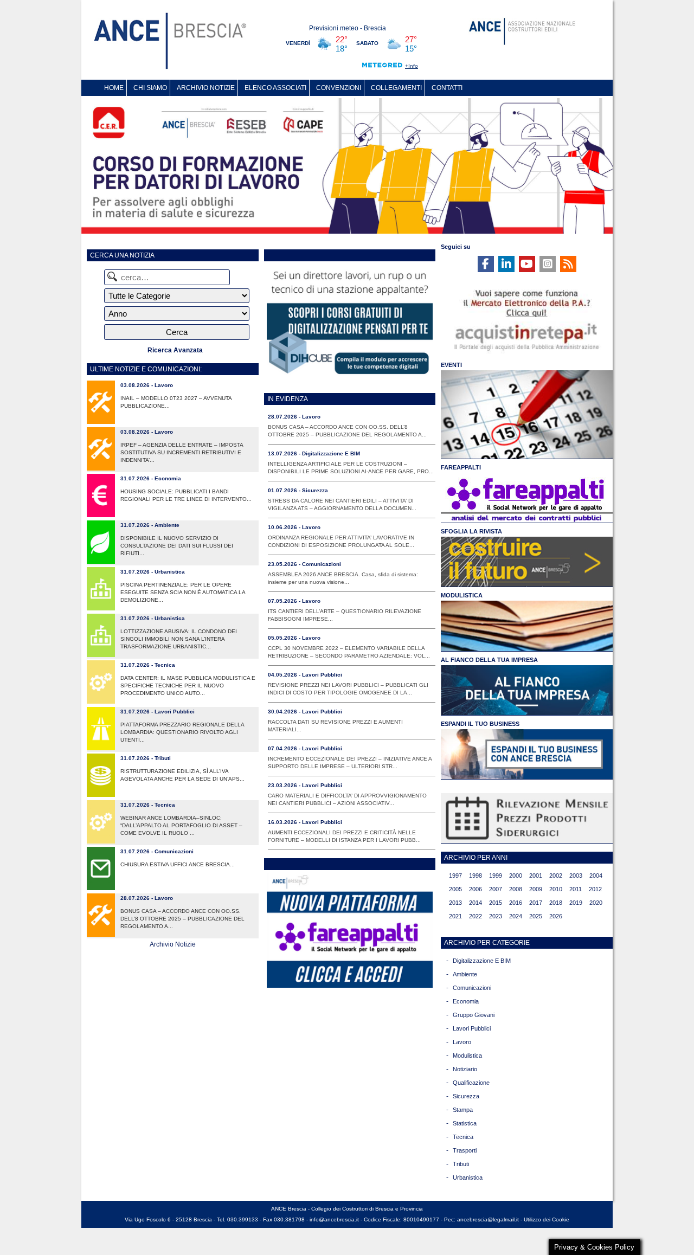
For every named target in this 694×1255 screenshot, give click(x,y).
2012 (595, 889)
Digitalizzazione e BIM (482, 960)
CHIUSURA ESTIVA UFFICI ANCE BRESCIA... (177, 864)
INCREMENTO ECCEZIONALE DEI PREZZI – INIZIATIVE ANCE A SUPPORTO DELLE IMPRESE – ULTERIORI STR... (350, 762)
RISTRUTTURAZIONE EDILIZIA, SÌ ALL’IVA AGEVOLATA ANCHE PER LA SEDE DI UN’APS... (182, 775)
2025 (535, 916)
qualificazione (471, 1082)
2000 (515, 875)
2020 (595, 902)
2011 (575, 889)
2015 (495, 902)
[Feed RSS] (568, 264)
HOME (114, 88)
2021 (455, 916)
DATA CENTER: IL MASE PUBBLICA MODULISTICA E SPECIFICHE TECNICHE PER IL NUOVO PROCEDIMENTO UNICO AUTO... (187, 685)
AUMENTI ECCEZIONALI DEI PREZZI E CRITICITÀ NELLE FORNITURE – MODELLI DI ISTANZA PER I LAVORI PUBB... (344, 836)
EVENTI (451, 365)
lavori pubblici (472, 1028)
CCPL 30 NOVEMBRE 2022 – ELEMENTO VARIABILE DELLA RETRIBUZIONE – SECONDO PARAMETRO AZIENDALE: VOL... (349, 652)
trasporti (465, 1150)
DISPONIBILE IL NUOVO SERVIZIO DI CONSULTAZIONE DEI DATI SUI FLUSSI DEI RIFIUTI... (176, 545)
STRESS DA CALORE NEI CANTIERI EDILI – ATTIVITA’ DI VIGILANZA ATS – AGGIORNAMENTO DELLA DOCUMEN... (342, 504)
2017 (535, 902)
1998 (475, 875)
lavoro (462, 1042)
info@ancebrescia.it (334, 1219)
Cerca (177, 332)
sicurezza (466, 1096)
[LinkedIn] (506, 264)
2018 (555, 902)
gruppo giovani (473, 1015)
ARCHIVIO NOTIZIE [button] (206, 88)
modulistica (467, 1055)
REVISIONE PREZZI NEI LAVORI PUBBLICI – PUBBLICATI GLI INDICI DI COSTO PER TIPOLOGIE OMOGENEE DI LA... (348, 689)
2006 (475, 889)
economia (466, 1001)
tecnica (463, 1137)
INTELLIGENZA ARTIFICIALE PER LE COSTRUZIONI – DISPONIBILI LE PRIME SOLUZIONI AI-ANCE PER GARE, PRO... (351, 467)
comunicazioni (472, 987)
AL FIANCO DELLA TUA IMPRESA (489, 660)
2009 (535, 889)
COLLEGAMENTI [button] (396, 88)
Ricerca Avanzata (175, 350)
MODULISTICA (462, 595)
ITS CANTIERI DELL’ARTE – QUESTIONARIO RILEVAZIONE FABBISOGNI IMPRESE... (344, 615)
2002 (555, 875)
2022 (475, 916)
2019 (575, 902)
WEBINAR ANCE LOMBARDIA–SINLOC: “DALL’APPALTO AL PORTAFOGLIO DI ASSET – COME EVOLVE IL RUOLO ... (181, 825)
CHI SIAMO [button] (150, 88)
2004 (595, 875)
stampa (463, 1109)
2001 (535, 875)
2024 (515, 916)
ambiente (465, 974)
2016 (515, 902)
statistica (465, 1123)
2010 (555, 889)
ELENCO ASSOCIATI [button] (275, 88)
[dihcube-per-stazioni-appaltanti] (350, 376)
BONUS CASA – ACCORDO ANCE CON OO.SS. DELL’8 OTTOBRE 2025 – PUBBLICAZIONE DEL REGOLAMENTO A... (182, 918)
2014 (475, 902)
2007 (495, 889)
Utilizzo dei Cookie (546, 1219)
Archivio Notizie (173, 944)
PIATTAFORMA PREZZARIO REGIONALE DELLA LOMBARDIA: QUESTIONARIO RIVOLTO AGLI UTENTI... (182, 732)
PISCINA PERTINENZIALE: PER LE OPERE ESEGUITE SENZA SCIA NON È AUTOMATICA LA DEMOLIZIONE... (182, 592)
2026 (555, 916)
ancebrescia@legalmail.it (488, 1219)
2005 (455, 889)
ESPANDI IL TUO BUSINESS (480, 723)
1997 (455, 875)
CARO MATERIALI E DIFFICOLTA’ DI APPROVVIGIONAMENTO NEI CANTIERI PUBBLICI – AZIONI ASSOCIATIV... (347, 799)
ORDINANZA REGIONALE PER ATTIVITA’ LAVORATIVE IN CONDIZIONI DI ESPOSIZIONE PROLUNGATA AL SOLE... (341, 541)
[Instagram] (547, 264)
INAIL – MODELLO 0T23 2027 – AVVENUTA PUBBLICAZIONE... (176, 402)
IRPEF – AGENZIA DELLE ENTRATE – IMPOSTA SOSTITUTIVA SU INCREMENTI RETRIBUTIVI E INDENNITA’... (181, 452)
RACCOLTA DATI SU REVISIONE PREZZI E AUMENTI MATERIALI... (335, 725)
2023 (495, 916)
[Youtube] (527, 264)
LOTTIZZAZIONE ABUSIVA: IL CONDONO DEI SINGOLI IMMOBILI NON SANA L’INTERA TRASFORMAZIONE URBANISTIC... (178, 638)
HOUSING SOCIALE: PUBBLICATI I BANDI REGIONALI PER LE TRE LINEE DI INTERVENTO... (186, 495)
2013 (455, 902)
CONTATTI (447, 88)
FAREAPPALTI (461, 467)
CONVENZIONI (338, 88)
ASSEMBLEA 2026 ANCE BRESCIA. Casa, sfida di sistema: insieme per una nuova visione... (343, 578)
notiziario (465, 1069)
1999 (495, 875)
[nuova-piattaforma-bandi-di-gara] (350, 985)
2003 (575, 875)
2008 (515, 889)
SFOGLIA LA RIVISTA (471, 531)
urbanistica (468, 1177)
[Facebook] (486, 264)
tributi (461, 1164)
